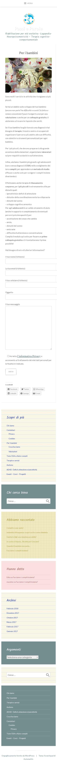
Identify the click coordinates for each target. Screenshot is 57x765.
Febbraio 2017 (12, 627)
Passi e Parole (28, 28)
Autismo (10, 465)
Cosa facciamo (14, 447)
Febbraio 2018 (12, 608)
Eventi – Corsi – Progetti (16, 474)
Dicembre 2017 (13, 613)
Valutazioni (13, 451)
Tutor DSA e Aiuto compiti (17, 456)
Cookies (12, 439)
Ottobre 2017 (12, 618)
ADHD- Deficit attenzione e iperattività (22, 470)
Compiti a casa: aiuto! (15, 528)
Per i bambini (12, 443)
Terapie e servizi (13, 460)
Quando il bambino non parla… (18, 546)
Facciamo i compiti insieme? (17, 551)
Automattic (28, 759)
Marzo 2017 (11, 622)
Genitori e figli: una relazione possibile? (21, 537)
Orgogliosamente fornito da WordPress (18, 756)
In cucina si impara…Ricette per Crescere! (23, 542)
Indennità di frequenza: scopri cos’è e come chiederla (27, 532)
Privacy (12, 434)
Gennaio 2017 (12, 631)
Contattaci (11, 430)
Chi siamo (10, 426)
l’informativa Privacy (29, 356)
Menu (30, 3)
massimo (10, 582)
